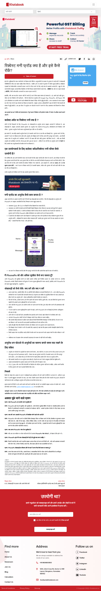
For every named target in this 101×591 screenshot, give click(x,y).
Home (7, 552)
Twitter (82, 558)
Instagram (83, 563)
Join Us (7, 567)
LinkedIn (82, 569)
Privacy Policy (24, 588)
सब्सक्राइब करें (50, 529)
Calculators (9, 577)
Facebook (83, 552)
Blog (6, 572)
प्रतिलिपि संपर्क (70, 58)
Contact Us (9, 582)
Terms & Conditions (8, 588)
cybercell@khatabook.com (25, 387)
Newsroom (9, 562)
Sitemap (37, 588)
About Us (8, 557)
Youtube (82, 575)
